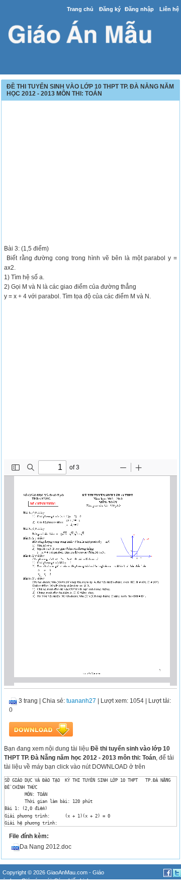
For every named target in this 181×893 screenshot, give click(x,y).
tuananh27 (81, 700)
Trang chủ (80, 9)
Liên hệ (169, 9)
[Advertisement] (90, 173)
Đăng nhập (139, 9)
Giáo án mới (36, 880)
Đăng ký (110, 9)
